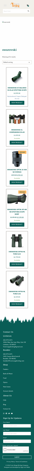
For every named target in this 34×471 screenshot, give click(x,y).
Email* (5, 438)
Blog (4, 404)
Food (4, 378)
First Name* (6, 422)
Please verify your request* (10, 445)
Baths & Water (8, 374)
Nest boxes (6, 387)
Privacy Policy (11, 461)
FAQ (4, 400)
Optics (5, 382)
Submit (17, 457)
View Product (17, 103)
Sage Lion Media (25, 467)
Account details (8, 391)
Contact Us (6, 409)
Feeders (5, 369)
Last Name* (6, 430)
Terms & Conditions (21, 461)
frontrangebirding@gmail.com (13, 347)
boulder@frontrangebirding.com (13, 361)
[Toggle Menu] (5, 5)
